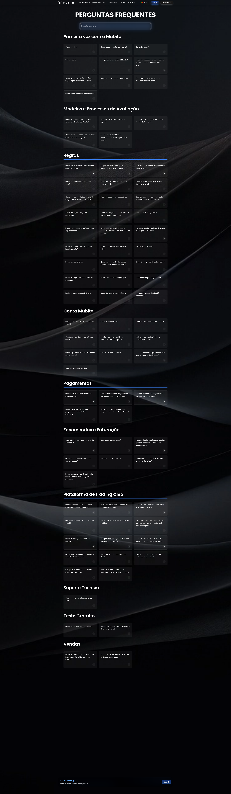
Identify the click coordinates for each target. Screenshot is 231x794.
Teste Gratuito (96, 2)
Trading (121, 2)
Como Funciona (83, 2)
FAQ (104, 2)
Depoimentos (112, 2)
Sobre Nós (131, 2)
